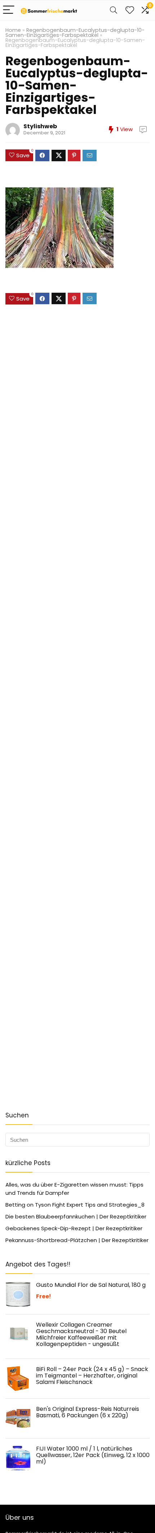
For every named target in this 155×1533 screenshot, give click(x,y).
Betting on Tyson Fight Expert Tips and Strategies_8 (75, 1204)
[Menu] (8, 10)
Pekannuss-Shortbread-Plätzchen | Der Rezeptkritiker (77, 1240)
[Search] (113, 10)
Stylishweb (40, 126)
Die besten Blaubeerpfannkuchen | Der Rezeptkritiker (75, 1216)
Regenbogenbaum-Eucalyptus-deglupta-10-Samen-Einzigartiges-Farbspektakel (75, 33)
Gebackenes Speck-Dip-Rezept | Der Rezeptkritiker (73, 1228)
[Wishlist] (129, 10)
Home (13, 30)
